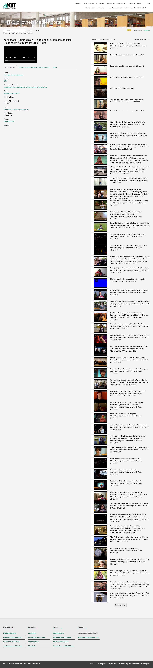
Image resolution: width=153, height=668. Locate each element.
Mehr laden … (120, 605)
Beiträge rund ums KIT (12, 93)
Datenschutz (110, 3)
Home (78, 3)
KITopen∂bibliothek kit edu (88, 637)
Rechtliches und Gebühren (63, 646)
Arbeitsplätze (33, 641)
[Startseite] (149, 8)
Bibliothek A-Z (58, 633)
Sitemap (132, 3)
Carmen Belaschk (17, 75)
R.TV (5, 81)
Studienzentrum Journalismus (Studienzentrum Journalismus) (25, 87)
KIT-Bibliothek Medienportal (33, 22)
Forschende (101, 8)
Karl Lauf (7, 75)
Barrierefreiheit (122, 3)
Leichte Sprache (88, 3)
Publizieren (128, 8)
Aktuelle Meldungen (60, 641)
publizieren (147, 30)
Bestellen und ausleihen (12, 637)
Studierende (90, 8)
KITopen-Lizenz (9, 121)
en (149, 3)
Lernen (119, 8)
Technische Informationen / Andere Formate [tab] (34, 67)
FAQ (129, 30)
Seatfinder (32, 633)
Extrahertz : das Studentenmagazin (16, 109)
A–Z (144, 8)
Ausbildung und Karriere (12, 646)
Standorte (32, 646)
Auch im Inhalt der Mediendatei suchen (19, 33)
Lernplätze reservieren (36, 637)
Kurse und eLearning (11, 641)
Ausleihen (111, 8)
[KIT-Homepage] (9, 6)
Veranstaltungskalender (62, 637)
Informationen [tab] (10, 67)
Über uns (137, 8)
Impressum (100, 3)
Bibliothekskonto (10, 633)
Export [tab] (55, 67)
